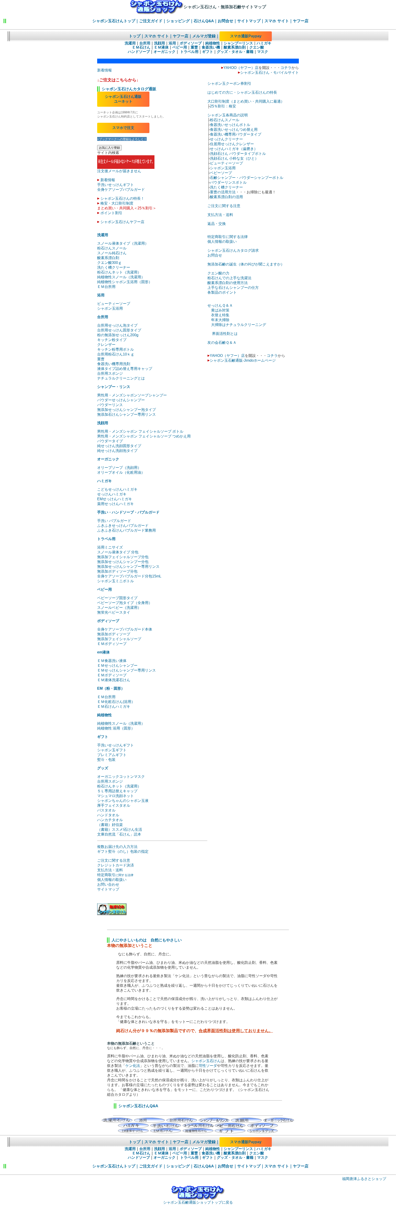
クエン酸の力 (218, 273)
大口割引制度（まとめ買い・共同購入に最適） (245, 101)
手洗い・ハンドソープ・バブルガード (128, 512)
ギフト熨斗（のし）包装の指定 (122, 851)
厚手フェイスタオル (113, 805)
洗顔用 (159, 43)
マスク (262, 52)
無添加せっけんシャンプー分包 (122, 562)
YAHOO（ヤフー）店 (240, 68)
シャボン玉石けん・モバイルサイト (269, 72)
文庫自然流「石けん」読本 (119, 834)
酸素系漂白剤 (235, 47)
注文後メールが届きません (119, 171)
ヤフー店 (300, 21)
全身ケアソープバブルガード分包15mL (129, 576)
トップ (134, 36)
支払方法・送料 (110, 870)
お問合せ (225, 21)
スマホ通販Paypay (245, 36)
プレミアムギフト (111, 755)
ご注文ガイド (150, 21)
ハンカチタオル (110, 820)
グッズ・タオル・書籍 (235, 52)
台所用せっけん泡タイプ (117, 325)
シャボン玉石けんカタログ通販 (129, 89)
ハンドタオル (108, 815)
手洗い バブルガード (114, 521)
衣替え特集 (220, 315)
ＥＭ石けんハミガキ (113, 706)
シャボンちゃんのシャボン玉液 (122, 801)
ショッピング (178, 21)
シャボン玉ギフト (111, 750)
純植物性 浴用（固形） (116, 728)
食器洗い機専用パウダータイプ (235, 134)
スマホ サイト (276, 21)
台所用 (144, 43)
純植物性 (212, 43)
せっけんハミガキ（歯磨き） (234, 149)
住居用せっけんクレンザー (232, 144)
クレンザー (106, 345)
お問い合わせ (108, 884)
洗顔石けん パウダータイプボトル (238, 154)
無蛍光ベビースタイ (113, 612)
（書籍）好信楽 (110, 825)
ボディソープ (191, 43)
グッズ (102, 768)
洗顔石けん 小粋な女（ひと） (234, 158)
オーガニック (165, 52)
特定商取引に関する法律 (227, 237)
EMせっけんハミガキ (114, 499)
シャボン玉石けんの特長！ (122, 198)
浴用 (172, 43)
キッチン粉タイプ (111, 340)
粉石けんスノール (111, 248)
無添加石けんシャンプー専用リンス (126, 414)
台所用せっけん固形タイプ (119, 330)
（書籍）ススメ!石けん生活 (119, 829)
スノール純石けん (111, 253)
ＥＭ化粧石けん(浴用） (116, 702)
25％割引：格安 (223, 106)
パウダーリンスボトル (228, 182)
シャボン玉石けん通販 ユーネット (123, 99)
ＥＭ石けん (141, 47)
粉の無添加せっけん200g (117, 335)
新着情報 (104, 70)
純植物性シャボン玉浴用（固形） (124, 282)
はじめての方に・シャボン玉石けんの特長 (242, 92)
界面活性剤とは (225, 334)
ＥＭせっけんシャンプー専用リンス (126, 670)
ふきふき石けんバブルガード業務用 (126, 530)
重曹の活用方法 (223, 192)
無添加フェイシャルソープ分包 (122, 557)
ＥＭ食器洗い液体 (111, 661)
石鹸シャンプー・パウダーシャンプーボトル (246, 178)
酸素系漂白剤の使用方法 (227, 283)
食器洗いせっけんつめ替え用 (234, 129)
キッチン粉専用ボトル (115, 349)
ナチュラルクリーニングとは (121, 378)
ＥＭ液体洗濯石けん (113, 680)
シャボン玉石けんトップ (113, 21)
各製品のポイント (222, 292)
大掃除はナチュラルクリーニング (238, 325)
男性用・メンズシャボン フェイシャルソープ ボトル (140, 431)
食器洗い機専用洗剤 (113, 364)
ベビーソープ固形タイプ (117, 598)
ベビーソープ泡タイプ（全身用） (124, 603)
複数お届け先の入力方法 (117, 847)
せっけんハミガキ (111, 494)
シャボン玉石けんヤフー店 (122, 222)
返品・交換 (216, 224)
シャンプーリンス (238, 43)
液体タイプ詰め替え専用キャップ (124, 369)
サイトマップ (249, 21)
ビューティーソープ (113, 304)
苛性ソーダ (208, 1066)
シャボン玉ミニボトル (115, 581)
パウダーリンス (110, 405)
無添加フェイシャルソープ (119, 639)
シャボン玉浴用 (110, 308)
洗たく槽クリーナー (113, 267)
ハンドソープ (139, 52)
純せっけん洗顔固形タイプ (119, 446)
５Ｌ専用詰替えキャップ (117, 791)
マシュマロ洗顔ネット (115, 796)
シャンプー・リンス (113, 387)
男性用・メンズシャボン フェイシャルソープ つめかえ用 (144, 436)
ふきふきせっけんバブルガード (122, 525)
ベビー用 (179, 47)
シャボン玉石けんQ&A (138, 1106)
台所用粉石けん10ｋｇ (115, 354)
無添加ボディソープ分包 (117, 571)
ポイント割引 (111, 213)
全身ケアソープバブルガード (121, 189)
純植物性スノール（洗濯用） (121, 277)
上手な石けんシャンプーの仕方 (233, 288)
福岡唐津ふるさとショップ (364, 1179)
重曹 (194, 47)
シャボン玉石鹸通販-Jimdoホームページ (243, 360)
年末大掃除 (220, 320)
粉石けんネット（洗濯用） (119, 272)
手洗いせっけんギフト (115, 185)
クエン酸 (256, 47)
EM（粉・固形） (111, 688)
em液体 (103, 652)
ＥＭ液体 (161, 47)
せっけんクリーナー (226, 139)
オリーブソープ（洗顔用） (119, 468)
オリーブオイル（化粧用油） (121, 472)
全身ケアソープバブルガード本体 (124, 629)
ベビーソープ (221, 173)
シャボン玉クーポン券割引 (229, 83)
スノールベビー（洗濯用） (119, 607)
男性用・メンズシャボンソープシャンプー (132, 395)
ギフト (207, 52)
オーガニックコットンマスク (121, 777)
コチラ (286, 68)
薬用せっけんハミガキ (115, 504)
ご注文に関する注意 (113, 860)
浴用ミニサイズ (110, 547)
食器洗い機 (211, 47)
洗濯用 (130, 43)
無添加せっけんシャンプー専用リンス (128, 566)
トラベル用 (188, 52)
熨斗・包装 (106, 760)
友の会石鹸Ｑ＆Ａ (221, 342)
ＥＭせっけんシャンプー (117, 665)
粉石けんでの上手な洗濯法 (229, 278)
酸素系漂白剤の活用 (226, 197)
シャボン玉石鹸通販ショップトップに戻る (198, 1202)
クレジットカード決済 (115, 865)
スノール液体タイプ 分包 (117, 552)
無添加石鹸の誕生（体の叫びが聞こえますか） (245, 264)
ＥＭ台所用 (106, 287)
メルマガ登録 (204, 36)
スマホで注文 (123, 128)
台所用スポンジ (110, 373)
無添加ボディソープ (113, 634)
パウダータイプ (110, 441)
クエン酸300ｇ (109, 263)
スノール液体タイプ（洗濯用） (122, 243)
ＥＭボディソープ (111, 644)
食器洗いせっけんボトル (230, 125)
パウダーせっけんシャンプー (121, 400)
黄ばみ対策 (220, 310)
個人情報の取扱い (111, 880)
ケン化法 (132, 1066)
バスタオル (106, 810)
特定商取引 (115, 875)
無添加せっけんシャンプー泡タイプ (126, 410)
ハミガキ (264, 43)
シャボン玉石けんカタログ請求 (233, 250)
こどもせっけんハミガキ (117, 489)
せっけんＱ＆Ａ (220, 305)
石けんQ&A (204, 21)
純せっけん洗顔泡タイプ (117, 451)
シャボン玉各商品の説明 (227, 115)
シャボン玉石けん (206, 1061)
